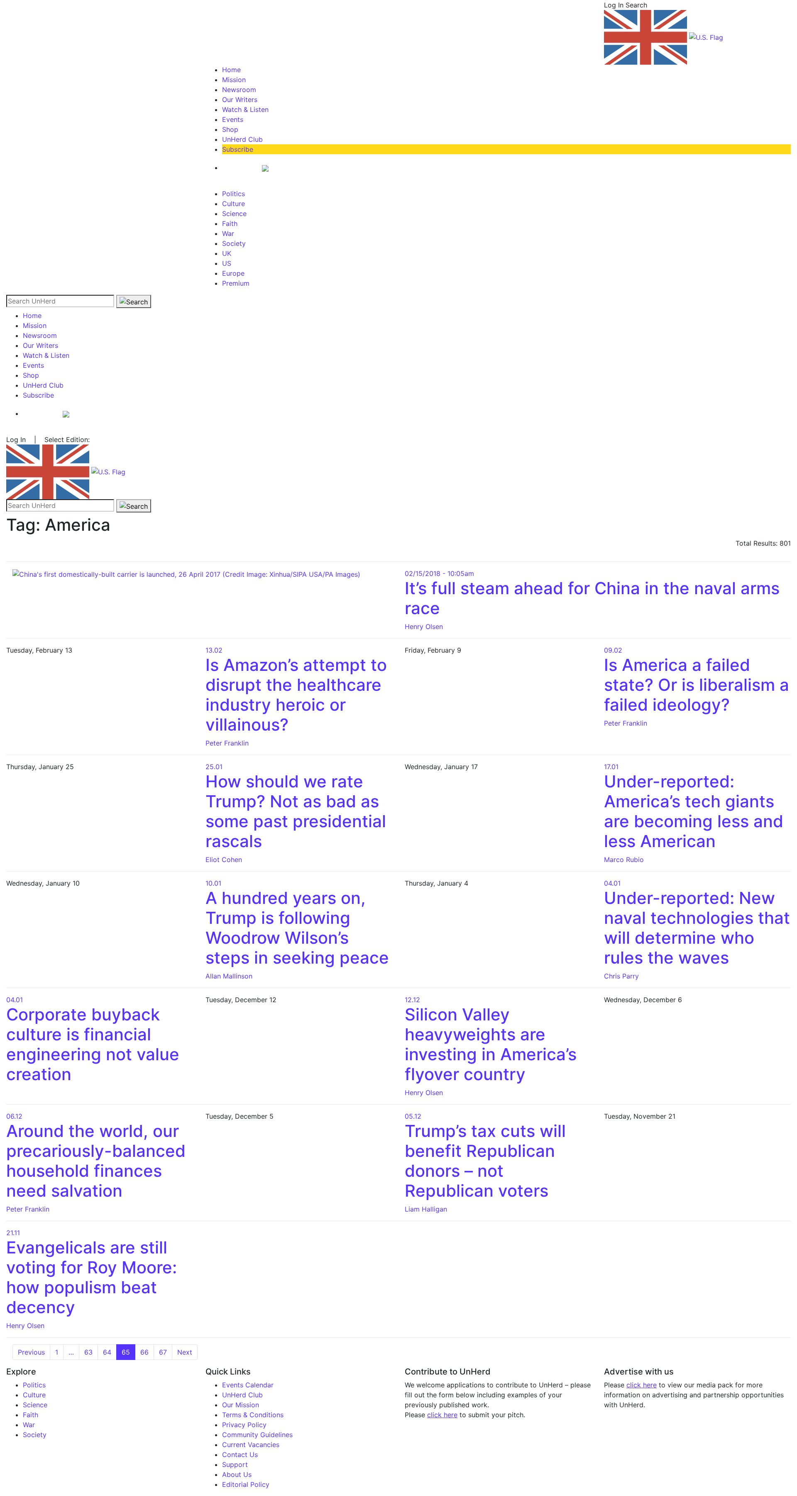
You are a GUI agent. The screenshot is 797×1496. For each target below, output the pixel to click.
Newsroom (239, 89)
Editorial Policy (245, 1484)
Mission (234, 79)
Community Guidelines (257, 1434)
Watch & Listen (245, 109)
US (226, 263)
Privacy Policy (244, 1425)
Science (234, 213)
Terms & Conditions (253, 1415)
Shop (230, 129)
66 (144, 1352)
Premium (235, 283)
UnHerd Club (242, 139)
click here (442, 1415)
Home (231, 70)
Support (235, 1464)
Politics (233, 193)
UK (226, 253)
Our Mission (240, 1405)
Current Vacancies (250, 1444)
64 (107, 1352)
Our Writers (239, 99)
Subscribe (237, 149)
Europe (233, 273)
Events (232, 119)
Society (234, 243)
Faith (229, 223)
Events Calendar (248, 1385)
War (228, 233)
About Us (237, 1474)
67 (163, 1352)
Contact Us (240, 1454)
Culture (233, 203)
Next (184, 1352)
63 (88, 1352)
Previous (31, 1352)
